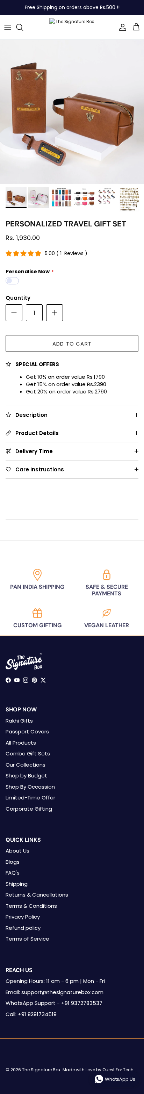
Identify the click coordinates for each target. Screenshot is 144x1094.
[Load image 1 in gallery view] (72, 112)
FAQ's (13, 872)
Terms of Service (27, 938)
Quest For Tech (118, 1070)
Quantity (18, 298)
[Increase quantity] (54, 312)
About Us (17, 850)
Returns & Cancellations (37, 894)
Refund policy (23, 928)
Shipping (17, 883)
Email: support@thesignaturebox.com (54, 992)
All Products (21, 742)
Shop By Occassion (30, 786)
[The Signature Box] (72, 27)
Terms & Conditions (31, 906)
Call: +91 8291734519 (31, 1014)
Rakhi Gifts (19, 720)
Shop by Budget (26, 775)
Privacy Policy (23, 916)
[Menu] (7, 27)
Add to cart (72, 343)
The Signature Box (41, 1070)
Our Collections (25, 764)
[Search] (23, 27)
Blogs (13, 861)
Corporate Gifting (29, 808)
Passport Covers (27, 731)
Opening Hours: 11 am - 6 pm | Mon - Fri (55, 981)
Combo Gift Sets (28, 753)
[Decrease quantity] (14, 312)
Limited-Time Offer (30, 797)
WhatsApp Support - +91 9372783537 (54, 1003)
